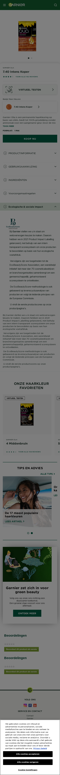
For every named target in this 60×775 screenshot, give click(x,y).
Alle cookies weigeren (28, 762)
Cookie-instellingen (27, 770)
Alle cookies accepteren (28, 754)
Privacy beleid (40, 748)
